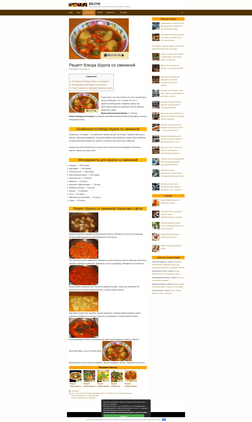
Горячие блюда (85, 393)
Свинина (129, 393)
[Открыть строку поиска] (182, 12)
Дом (78, 12)
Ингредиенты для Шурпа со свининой (88, 85)
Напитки (109, 12)
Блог (71, 12)
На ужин (116, 393)
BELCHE (94, 4)
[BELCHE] (77, 5)
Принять (123, 416)
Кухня (99, 12)
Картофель (96, 393)
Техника (123, 12)
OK (164, 419)
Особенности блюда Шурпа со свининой (89, 81)
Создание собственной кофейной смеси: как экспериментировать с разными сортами (168, 264)
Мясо (103, 393)
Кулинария (88, 12)
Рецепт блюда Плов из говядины (83, 398)
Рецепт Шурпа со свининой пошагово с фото (91, 88)
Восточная (75, 393)
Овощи (122, 393)
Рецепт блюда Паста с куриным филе (85, 395)
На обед (109, 393)
